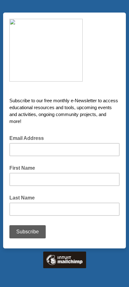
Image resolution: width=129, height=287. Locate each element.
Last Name (22, 197)
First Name (22, 168)
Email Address (28, 137)
